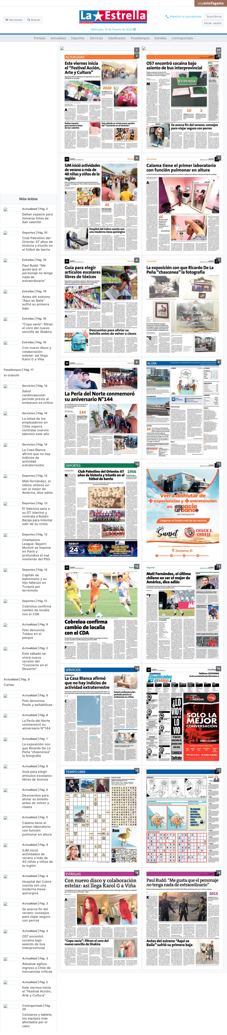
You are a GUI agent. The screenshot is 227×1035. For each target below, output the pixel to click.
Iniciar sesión (212, 23)
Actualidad (58, 38)
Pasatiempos (140, 38)
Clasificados (116, 38)
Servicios (96, 38)
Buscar (35, 19)
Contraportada (182, 38)
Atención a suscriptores (185, 16)
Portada (39, 38)
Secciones (15, 19)
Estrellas (160, 38)
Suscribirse (214, 16)
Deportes (77, 38)
